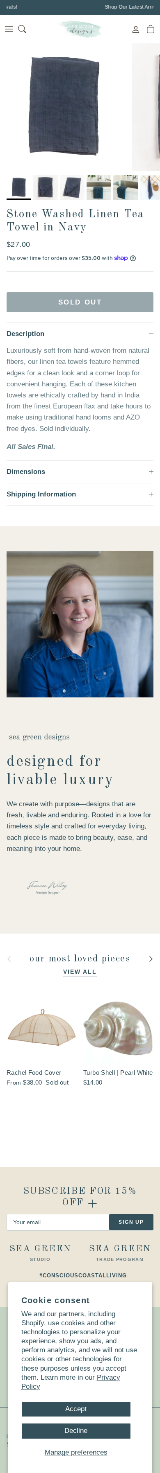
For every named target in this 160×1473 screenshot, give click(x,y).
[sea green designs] (80, 29)
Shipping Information (41, 494)
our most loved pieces (80, 959)
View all (80, 971)
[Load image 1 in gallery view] (64, 107)
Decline (75, 1431)
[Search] (27, 29)
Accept (76, 1409)
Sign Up (131, 1222)
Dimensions (26, 472)
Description (25, 334)
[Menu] (9, 29)
